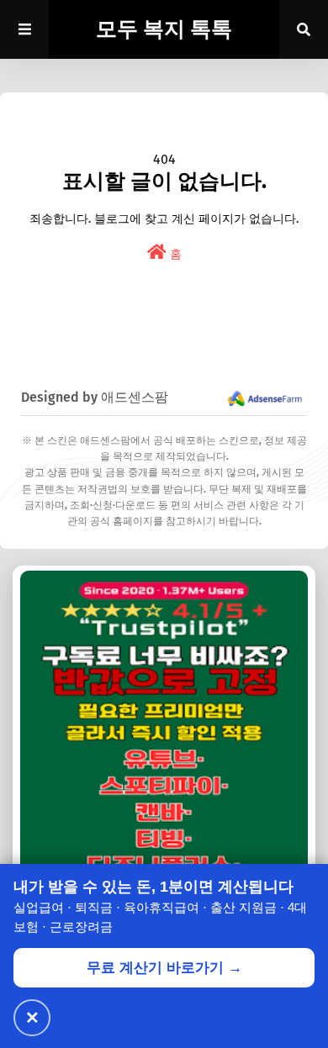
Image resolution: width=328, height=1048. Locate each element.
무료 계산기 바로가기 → (164, 968)
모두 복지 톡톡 (164, 29)
